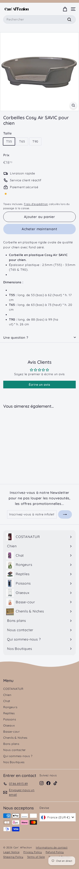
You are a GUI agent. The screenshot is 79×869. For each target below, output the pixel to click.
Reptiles (9, 713)
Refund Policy (55, 852)
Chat (6, 701)
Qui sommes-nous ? (17, 756)
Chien (7, 695)
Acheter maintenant (39, 229)
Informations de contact (51, 847)
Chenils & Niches (15, 737)
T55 (9, 141)
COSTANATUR (13, 689)
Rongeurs (10, 707)
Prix (6, 155)
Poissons (9, 719)
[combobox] (39, 19)
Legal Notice (11, 852)
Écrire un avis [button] (39, 384)
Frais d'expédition (36, 204)
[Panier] (64, 9)
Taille (7, 133)
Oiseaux (9, 725)
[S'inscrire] (65, 514)
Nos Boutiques (13, 762)
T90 (35, 141)
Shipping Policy (13, 856)
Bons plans (11, 744)
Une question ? (15, 337)
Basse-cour (11, 731)
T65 (22, 141)
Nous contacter (14, 750)
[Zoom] (73, 105)
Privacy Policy (32, 852)
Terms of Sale (36, 856)
